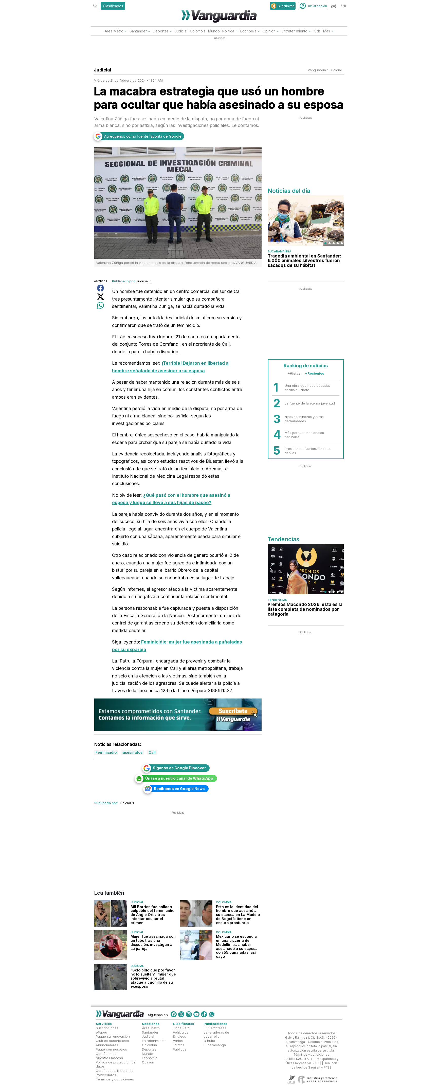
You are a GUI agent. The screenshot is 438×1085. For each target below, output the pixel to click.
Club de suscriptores (112, 1041)
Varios (178, 1041)
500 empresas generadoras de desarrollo (216, 1032)
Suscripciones (107, 1028)
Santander (138, 31)
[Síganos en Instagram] (189, 1014)
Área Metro (114, 31)
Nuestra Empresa (109, 1058)
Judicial (181, 31)
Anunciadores (107, 1045)
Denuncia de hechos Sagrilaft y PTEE (314, 1066)
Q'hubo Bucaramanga (215, 1043)
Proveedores (106, 1075)
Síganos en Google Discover (179, 768)
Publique (180, 1049)
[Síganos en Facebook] (174, 1014)
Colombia (198, 31)
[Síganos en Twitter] (181, 1014)
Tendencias (277, 600)
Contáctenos (106, 1054)
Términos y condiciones (115, 1079)
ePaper (101, 1032)
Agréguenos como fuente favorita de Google (142, 136)
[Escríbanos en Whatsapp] (212, 1014)
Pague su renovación (113, 1037)
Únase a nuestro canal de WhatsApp (179, 778)
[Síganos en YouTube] (196, 1014)
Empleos (179, 1037)
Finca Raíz (181, 1028)
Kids (317, 31)
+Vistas (294, 373)
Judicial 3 (144, 281)
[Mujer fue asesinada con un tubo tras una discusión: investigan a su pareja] (110, 945)
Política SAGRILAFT (298, 1059)
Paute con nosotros (111, 1049)
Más (326, 31)
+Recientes (314, 373)
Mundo (214, 31)
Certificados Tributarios (114, 1071)
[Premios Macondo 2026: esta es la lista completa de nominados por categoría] (306, 569)
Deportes (161, 31)
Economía (248, 31)
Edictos (178, 1045)
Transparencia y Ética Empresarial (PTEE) (312, 1061)
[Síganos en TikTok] (204, 1014)
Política (228, 31)
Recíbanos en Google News (179, 788)
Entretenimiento (294, 31)
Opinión (269, 31)
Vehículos (180, 1032)
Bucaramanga (279, 251)
